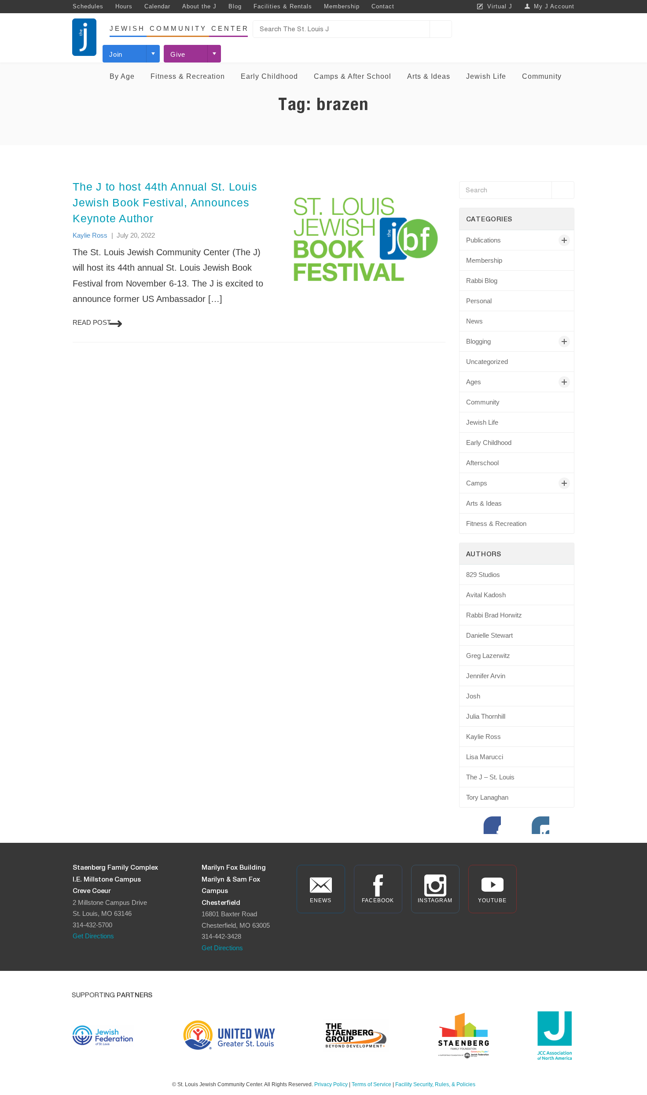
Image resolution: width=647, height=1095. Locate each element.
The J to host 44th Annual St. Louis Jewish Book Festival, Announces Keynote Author (165, 202)
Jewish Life (486, 76)
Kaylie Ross (90, 235)
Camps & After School (352, 76)
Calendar (157, 6)
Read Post (92, 322)
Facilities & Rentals (283, 6)
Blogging (478, 341)
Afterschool (482, 463)
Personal (479, 301)
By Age (122, 76)
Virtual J (499, 6)
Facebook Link (492, 825)
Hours (123, 6)
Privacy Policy (331, 1084)
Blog (235, 6)
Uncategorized (487, 361)
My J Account (554, 6)
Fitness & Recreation (188, 76)
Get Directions (93, 936)
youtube (492, 900)
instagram (435, 900)
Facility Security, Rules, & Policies (435, 1084)
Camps (476, 483)
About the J (199, 6)
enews (320, 900)
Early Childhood (269, 76)
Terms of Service (371, 1084)
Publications (483, 240)
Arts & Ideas (428, 76)
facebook (378, 900)
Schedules (88, 6)
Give (177, 54)
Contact (382, 6)
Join (115, 54)
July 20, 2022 (136, 235)
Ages (473, 382)
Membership (342, 6)
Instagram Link (540, 825)
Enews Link (468, 825)
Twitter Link (516, 825)
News (474, 321)
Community (542, 76)
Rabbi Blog (481, 280)
